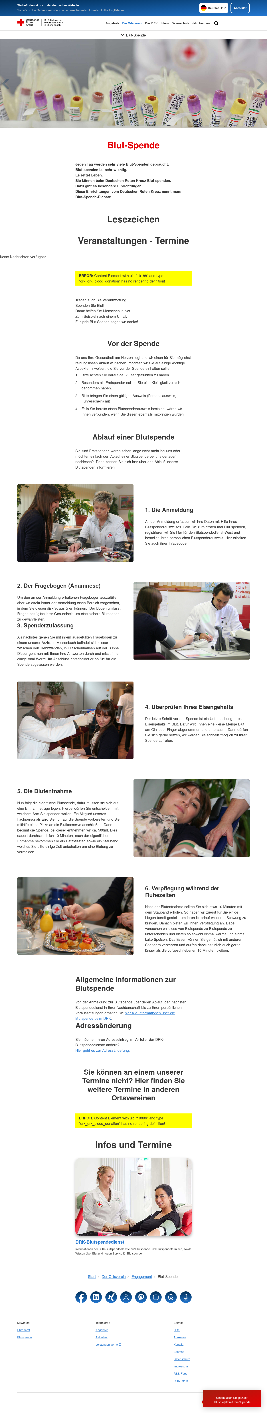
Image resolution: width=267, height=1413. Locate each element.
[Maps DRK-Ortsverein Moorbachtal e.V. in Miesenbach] (126, 1297)
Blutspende (24, 1337)
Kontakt (178, 1344)
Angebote (112, 23)
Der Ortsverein (132, 23)
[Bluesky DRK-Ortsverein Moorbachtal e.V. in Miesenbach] (156, 1297)
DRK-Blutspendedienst (99, 1242)
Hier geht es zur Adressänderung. (102, 1050)
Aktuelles (102, 1337)
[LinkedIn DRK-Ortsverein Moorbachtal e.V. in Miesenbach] (96, 1297)
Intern (165, 23)
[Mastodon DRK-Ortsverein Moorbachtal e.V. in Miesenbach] (141, 1297)
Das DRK (151, 23)
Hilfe (177, 1330)
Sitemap (179, 1352)
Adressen (180, 1337)
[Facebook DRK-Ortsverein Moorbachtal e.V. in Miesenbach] (81, 1297)
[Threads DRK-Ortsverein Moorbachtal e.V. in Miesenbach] (171, 1297)
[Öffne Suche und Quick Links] (216, 23)
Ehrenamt (23, 1330)
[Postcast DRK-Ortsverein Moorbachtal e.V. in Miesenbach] (186, 1297)
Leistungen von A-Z (108, 1344)
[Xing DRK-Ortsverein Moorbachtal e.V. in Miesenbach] (111, 1297)
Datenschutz (180, 23)
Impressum (181, 1366)
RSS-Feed (180, 1373)
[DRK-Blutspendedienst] (133, 1197)
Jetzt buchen (201, 23)
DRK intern (181, 1381)
